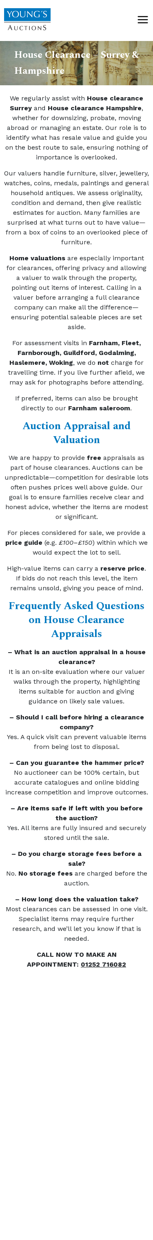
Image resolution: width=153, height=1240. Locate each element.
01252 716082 (103, 964)
